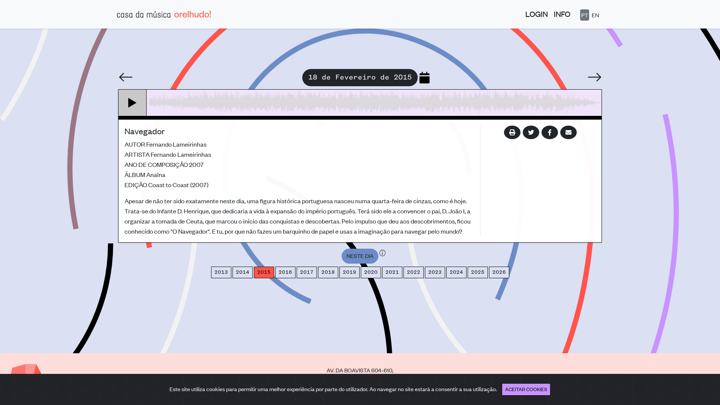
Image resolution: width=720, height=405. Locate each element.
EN (595, 15)
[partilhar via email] (568, 132)
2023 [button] (435, 272)
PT (584, 15)
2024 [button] (456, 272)
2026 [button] (499, 272)
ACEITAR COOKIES (526, 389)
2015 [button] (264, 272)
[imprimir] (512, 132)
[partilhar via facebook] (550, 132)
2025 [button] (477, 272)
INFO (562, 14)
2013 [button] (221, 272)
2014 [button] (242, 272)
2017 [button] (307, 272)
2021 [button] (392, 272)
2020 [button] (371, 272)
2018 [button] (328, 272)
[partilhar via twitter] (531, 132)
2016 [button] (285, 272)
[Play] (132, 103)
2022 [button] (413, 272)
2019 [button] (349, 272)
